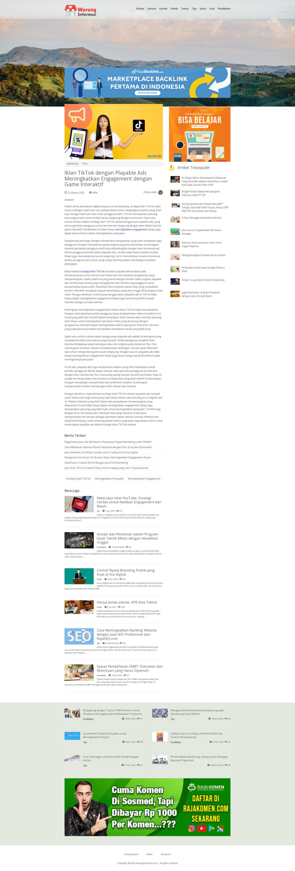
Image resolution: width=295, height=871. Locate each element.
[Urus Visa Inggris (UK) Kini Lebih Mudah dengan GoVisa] (72, 758)
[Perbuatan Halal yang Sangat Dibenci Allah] (177, 268)
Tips (194, 8)
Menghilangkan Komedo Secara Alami (203, 255)
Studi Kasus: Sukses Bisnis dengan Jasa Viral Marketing (96, 462)
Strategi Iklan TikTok (78, 478)
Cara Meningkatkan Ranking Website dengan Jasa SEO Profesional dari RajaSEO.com (127, 634)
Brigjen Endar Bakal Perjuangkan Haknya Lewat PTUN (201, 193)
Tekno (185, 8)
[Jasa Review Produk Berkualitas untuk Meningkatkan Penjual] (72, 735)
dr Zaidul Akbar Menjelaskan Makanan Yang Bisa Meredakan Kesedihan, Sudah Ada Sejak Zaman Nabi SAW (205, 181)
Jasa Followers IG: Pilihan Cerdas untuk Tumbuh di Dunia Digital (101, 452)
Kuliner (163, 8)
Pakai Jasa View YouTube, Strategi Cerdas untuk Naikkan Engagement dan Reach (129, 502)
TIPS (84, 163)
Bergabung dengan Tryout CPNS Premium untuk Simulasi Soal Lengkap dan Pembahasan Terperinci (112, 712)
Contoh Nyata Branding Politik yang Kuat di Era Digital (126, 572)
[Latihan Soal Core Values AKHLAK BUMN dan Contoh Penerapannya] (160, 737)
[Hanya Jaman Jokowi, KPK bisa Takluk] (79, 607)
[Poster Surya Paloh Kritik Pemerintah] (177, 281)
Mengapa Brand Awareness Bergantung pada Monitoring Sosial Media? (197, 712)
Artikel (149, 854)
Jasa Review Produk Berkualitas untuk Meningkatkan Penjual (105, 735)
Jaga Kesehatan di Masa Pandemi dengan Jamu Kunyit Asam (201, 294)
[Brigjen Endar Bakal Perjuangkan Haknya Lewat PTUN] (177, 192)
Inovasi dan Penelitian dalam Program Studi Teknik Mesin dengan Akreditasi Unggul (127, 538)
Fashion (151, 8)
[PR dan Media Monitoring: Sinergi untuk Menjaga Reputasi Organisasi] (160, 759)
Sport (203, 8)
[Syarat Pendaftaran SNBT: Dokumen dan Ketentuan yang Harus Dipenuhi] (79, 672)
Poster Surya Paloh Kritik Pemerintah (203, 280)
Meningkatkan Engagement (144, 478)
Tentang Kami (131, 854)
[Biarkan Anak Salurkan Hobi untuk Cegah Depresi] (177, 244)
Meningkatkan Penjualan (109, 478)
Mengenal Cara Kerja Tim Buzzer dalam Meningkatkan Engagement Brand (108, 457)
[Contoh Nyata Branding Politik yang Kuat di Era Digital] (79, 576)
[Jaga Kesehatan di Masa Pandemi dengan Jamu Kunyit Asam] (177, 293)
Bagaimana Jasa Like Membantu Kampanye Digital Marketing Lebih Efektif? (108, 442)
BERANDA (72, 163)
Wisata (140, 8)
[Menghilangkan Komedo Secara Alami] (177, 256)
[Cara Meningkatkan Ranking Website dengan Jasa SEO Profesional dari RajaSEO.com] (79, 636)
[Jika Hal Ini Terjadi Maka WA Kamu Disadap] (177, 231)
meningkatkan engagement (131, 229)
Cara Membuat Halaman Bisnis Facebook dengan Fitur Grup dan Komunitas (108, 447)
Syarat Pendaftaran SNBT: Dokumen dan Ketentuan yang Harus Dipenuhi (130, 668)
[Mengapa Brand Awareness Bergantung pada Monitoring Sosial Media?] (160, 712)
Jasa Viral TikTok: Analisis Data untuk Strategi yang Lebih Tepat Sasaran (106, 468)
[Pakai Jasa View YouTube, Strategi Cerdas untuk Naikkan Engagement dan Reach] (79, 504)
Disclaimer (166, 854)
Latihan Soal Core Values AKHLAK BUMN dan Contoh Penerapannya (197, 735)
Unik (212, 8)
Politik (174, 8)
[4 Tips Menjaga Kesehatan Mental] (177, 219)
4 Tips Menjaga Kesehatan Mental (201, 217)
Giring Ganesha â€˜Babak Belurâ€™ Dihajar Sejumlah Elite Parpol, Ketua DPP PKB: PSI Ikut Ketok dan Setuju (205, 207)
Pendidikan (224, 8)
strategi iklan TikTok (92, 271)
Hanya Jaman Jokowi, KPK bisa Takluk (127, 602)
